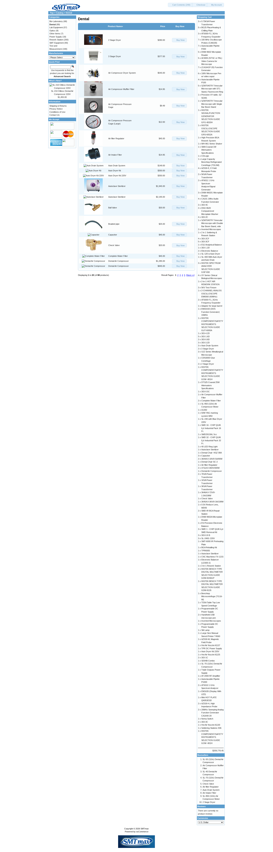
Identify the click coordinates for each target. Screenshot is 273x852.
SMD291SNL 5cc (209, 434)
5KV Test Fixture (208, 287)
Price (162, 26)
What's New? (55, 81)
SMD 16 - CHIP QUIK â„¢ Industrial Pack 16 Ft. (211, 428)
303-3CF (205, 241)
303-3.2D (205, 342)
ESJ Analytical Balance (211, 245)
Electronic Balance (209, 251)
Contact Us (54, 115)
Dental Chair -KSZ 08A (211, 453)
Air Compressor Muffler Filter (121, 89)
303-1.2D (205, 248)
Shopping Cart (204, 17)
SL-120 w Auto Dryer (210, 254)
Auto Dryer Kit (114, 170)
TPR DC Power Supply (211, 648)
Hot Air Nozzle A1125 (210, 654)
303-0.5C (205, 391)
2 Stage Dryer (114, 40)
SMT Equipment (56, 43)
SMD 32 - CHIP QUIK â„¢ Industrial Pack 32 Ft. (211, 440)
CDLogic (205, 156)
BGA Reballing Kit (209, 547)
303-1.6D (205, 336)
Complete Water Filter (118, 256)
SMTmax (145, 829)
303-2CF (205, 238)
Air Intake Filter (115, 155)
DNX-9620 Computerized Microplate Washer (209, 211)
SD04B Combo (208, 661)
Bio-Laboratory (56, 21)
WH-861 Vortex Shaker (211, 144)
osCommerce (142, 831)
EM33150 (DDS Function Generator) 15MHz (210, 312)
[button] (180, 5)
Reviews (201, 806)
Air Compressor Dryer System (122, 73)
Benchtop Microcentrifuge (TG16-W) (211, 596)
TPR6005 (205, 550)
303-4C (204, 205)
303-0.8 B (205, 535)
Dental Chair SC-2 (209, 462)
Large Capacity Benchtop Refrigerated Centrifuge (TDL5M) (211, 162)
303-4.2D (205, 333)
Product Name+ (115, 26)
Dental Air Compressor (118, 261)
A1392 (204, 410)
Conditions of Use (57, 112)
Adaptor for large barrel (211, 306)
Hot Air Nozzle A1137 (210, 645)
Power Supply (55, 37)
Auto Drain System (116, 165)
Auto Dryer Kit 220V (117, 175)
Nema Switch (207, 719)
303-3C (204, 722)
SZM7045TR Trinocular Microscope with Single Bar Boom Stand (211, 104)
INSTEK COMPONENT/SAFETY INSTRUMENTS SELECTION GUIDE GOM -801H (212, 373)
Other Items (54, 33)
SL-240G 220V (208, 538)
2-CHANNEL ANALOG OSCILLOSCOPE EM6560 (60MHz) (211, 293)
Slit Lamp (205, 630)
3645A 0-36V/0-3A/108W (212, 502)
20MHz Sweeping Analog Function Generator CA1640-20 (212, 713)
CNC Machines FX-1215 (212, 557)
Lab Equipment (56, 27)
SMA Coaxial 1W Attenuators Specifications (208, 150)
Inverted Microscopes (211, 229)
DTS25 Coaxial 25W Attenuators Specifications (210, 385)
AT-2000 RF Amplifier (210, 676)
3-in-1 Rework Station (211, 566)
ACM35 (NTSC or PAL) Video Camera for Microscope (211, 61)
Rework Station (56, 40)
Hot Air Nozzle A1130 (210, 725)
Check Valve (114, 245)
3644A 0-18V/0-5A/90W (211, 459)
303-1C (204, 657)
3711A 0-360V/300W (210, 468)
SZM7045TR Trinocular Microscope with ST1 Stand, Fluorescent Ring (212, 89)
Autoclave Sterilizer (117, 186)
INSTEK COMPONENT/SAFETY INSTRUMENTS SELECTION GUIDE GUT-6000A (212, 324)
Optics (52, 30)
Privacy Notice (56, 109)
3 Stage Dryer (114, 56)
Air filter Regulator (116, 138)
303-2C (204, 217)
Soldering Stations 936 (211, 728)
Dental (69, 13)
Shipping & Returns (58, 106)
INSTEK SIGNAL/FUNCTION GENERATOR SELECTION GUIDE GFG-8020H (210, 116)
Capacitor (112, 235)
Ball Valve (112, 208)
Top (52, 13)
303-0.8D (205, 339)
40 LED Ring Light (209, 446)
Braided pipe (113, 224)
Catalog (60, 13)
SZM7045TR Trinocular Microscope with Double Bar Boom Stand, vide (212, 223)
